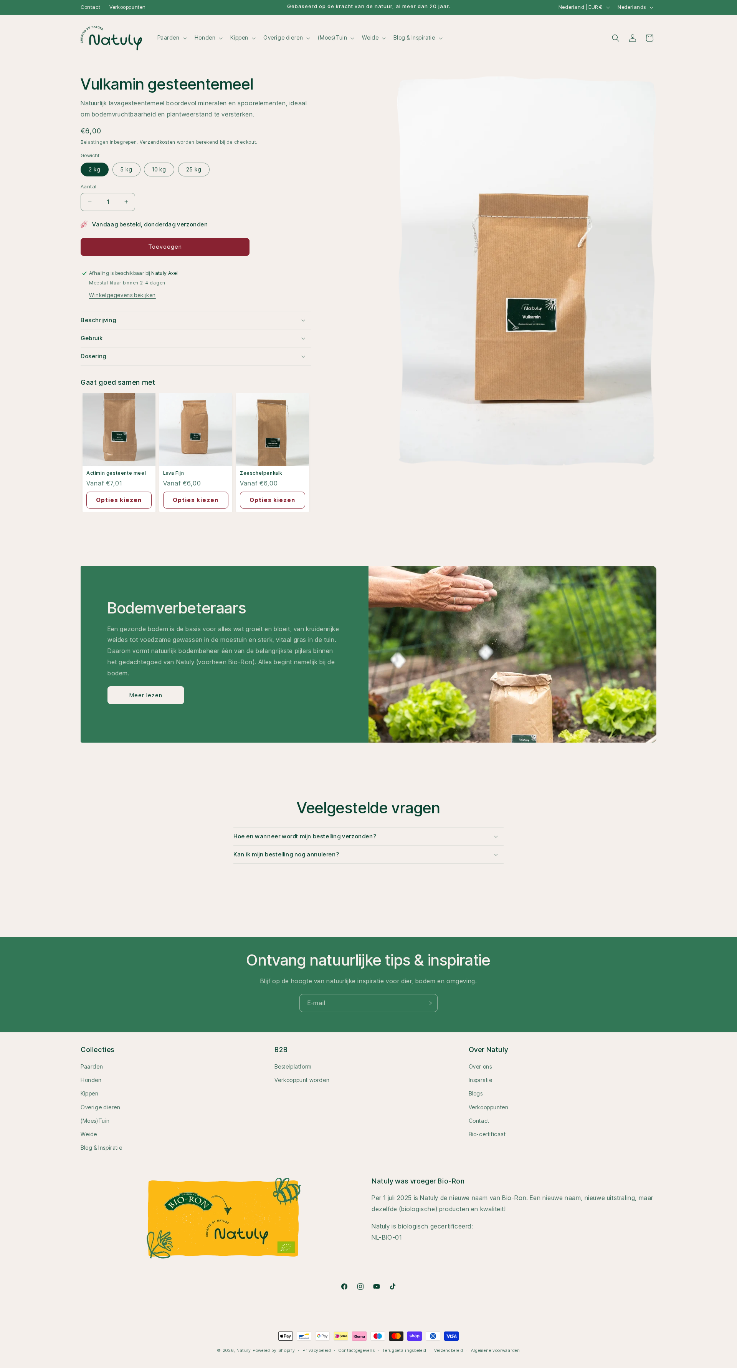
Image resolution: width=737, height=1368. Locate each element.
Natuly (243, 1350)
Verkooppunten (127, 7)
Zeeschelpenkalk (261, 473)
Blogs (476, 1093)
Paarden (92, 1066)
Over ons (480, 1066)
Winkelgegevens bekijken (122, 295)
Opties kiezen (119, 499)
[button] (171, 38)
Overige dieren (100, 1107)
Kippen (90, 1093)
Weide (89, 1134)
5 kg (126, 169)
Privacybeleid (316, 1350)
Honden (91, 1080)
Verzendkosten (157, 142)
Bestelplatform (292, 1066)
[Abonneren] (428, 1003)
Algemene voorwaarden (495, 1350)
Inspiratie (480, 1080)
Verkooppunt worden (301, 1080)
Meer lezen (145, 695)
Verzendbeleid (448, 1350)
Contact (90, 7)
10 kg (159, 169)
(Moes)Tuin (95, 1120)
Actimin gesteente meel (116, 473)
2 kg (95, 169)
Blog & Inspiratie (101, 1147)
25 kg (194, 169)
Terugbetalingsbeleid (404, 1350)
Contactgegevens (357, 1350)
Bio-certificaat (487, 1134)
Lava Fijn (173, 473)
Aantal (88, 186)
